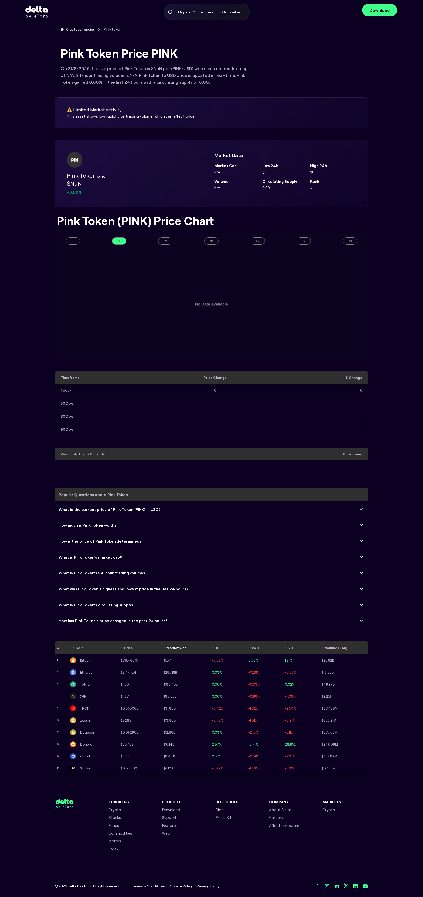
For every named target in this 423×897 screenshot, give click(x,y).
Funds (113, 825)
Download (379, 10)
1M (211, 241)
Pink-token (112, 29)
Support (169, 817)
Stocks (114, 817)
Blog (219, 809)
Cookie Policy (181, 886)
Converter (231, 12)
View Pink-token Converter (84, 454)
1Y (304, 241)
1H (73, 241)
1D (119, 241)
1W (165, 241)
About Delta (280, 809)
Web (166, 833)
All (350, 241)
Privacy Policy (208, 886)
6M (258, 241)
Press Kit (223, 817)
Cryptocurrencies (80, 29)
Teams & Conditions (149, 886)
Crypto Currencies (195, 12)
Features (170, 825)
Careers (276, 817)
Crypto (114, 809)
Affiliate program (284, 825)
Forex (113, 848)
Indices (114, 841)
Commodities (120, 833)
